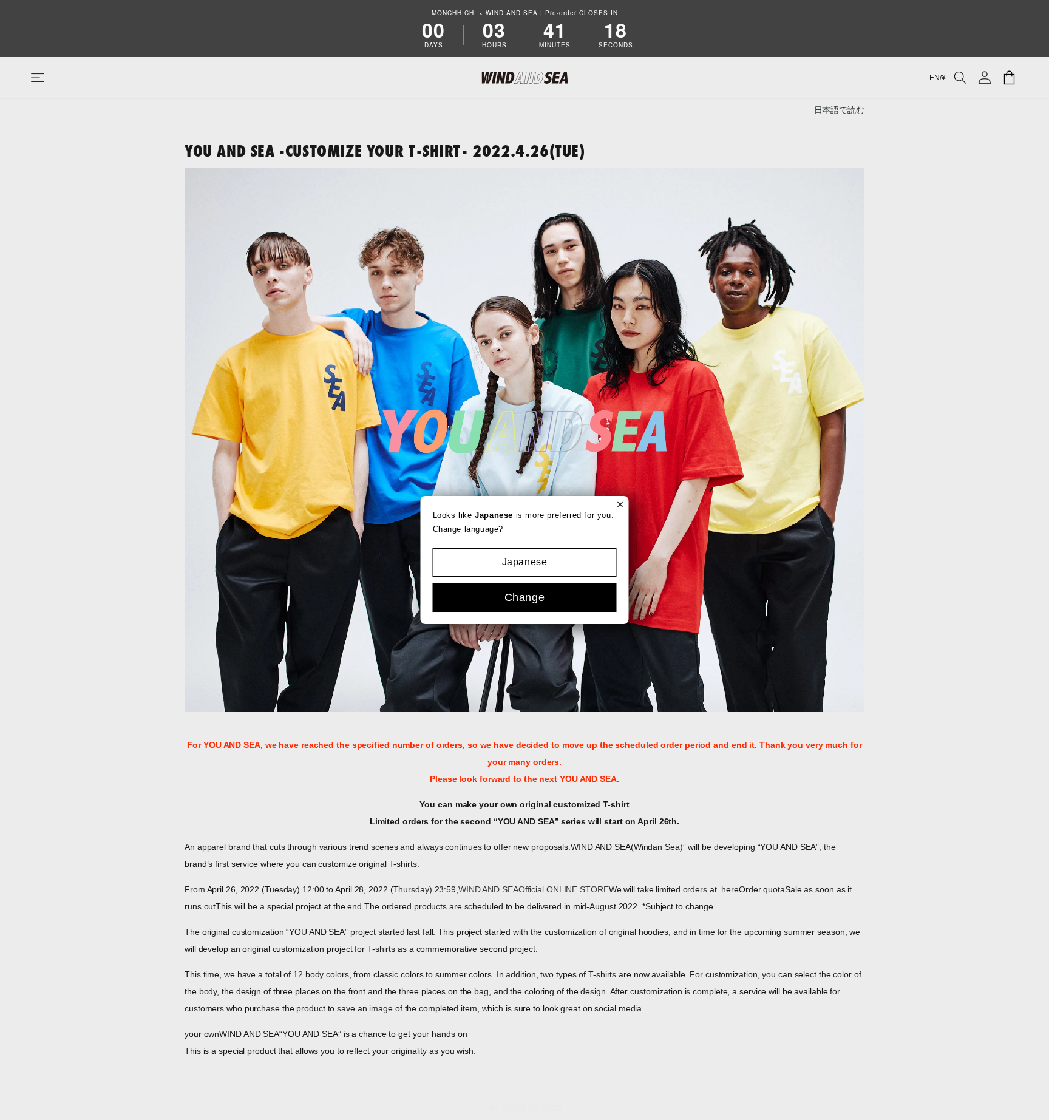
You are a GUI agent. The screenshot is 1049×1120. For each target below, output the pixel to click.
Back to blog (532, 1107)
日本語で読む (839, 110)
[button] (50, 78)
